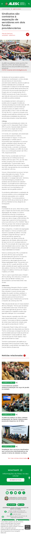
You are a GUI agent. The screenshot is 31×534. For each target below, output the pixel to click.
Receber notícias (15, 480)
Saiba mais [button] (3, 532)
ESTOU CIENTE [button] (27, 527)
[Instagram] (7, 492)
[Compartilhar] (27, 34)
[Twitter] (23, 492)
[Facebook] (19, 492)
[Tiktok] (11, 492)
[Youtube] (15, 492)
